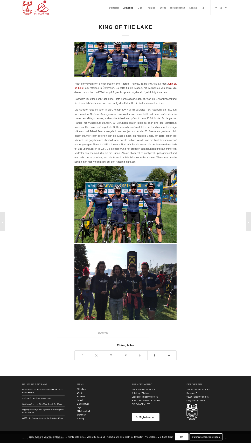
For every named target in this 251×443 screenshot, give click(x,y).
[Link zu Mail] (226, 7)
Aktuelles (81, 388)
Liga (79, 407)
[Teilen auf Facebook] (82, 355)
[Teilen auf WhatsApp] (111, 355)
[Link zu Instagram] (221, 7)
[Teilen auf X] (96, 355)
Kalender (81, 396)
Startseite (81, 414)
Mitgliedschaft (83, 411)
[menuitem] (114, 7)
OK (181, 436)
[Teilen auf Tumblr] (155, 355)
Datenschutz (83, 403)
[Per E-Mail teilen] (169, 355)
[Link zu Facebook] (216, 7)
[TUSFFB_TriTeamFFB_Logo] (35, 7)
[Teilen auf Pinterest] (125, 355)
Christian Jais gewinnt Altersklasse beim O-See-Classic (42, 404)
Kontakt (80, 400)
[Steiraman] (248, 221)
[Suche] (203, 7)
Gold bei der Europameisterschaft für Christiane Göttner (42, 418)
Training (81, 418)
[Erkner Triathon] (2, 221)
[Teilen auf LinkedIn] (140, 355)
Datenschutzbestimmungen (206, 436)
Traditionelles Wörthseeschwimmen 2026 (36, 398)
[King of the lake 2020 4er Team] (125, 59)
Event (79, 392)
